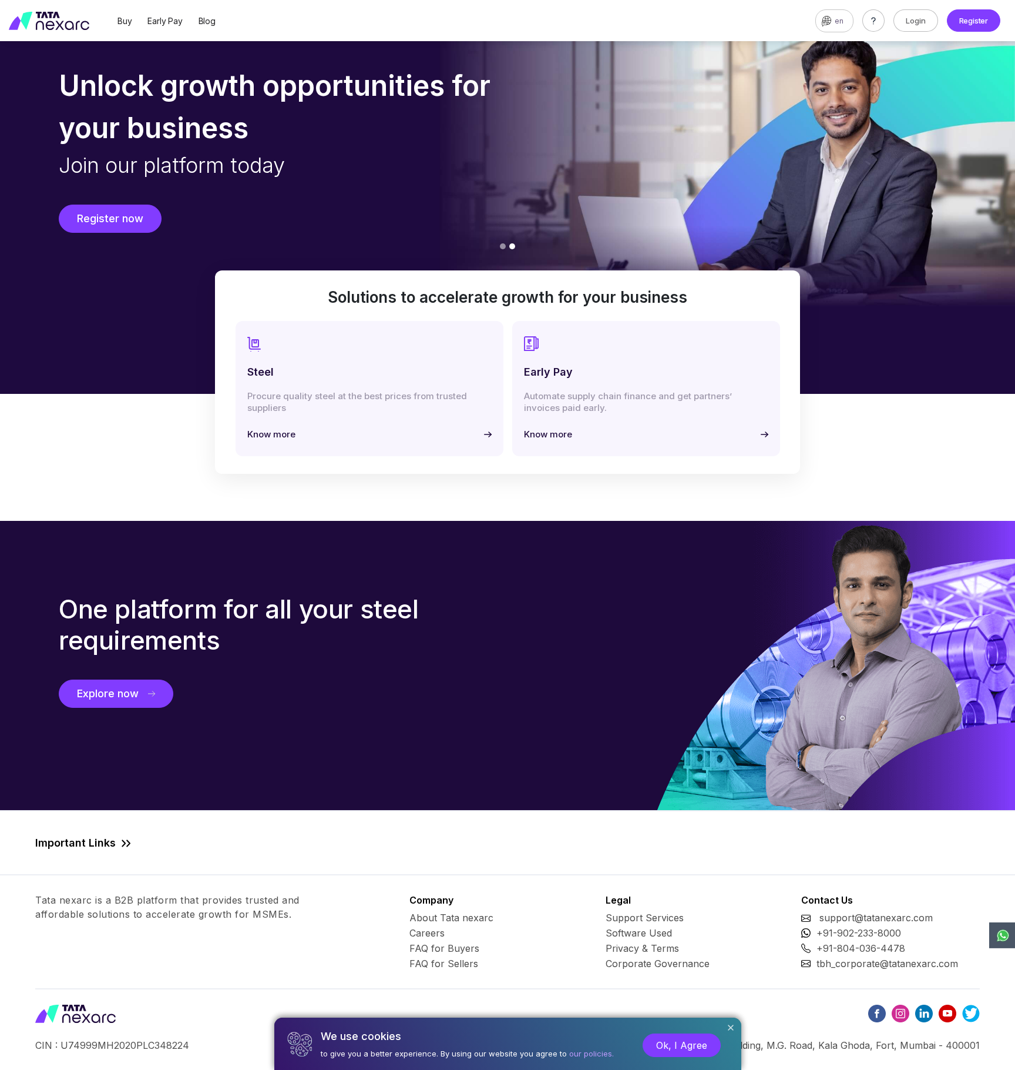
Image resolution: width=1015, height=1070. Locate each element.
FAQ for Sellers (443, 963)
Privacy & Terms (642, 948)
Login (916, 20)
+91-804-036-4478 (860, 948)
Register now (110, 218)
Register (973, 20)
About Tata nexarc (451, 918)
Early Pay (164, 21)
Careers (427, 933)
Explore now (108, 693)
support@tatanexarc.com (876, 918)
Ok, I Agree (681, 1045)
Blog (207, 21)
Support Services (645, 918)
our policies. (591, 1053)
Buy (124, 21)
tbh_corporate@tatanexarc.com (887, 963)
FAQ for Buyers (444, 948)
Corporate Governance (658, 963)
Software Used (639, 933)
